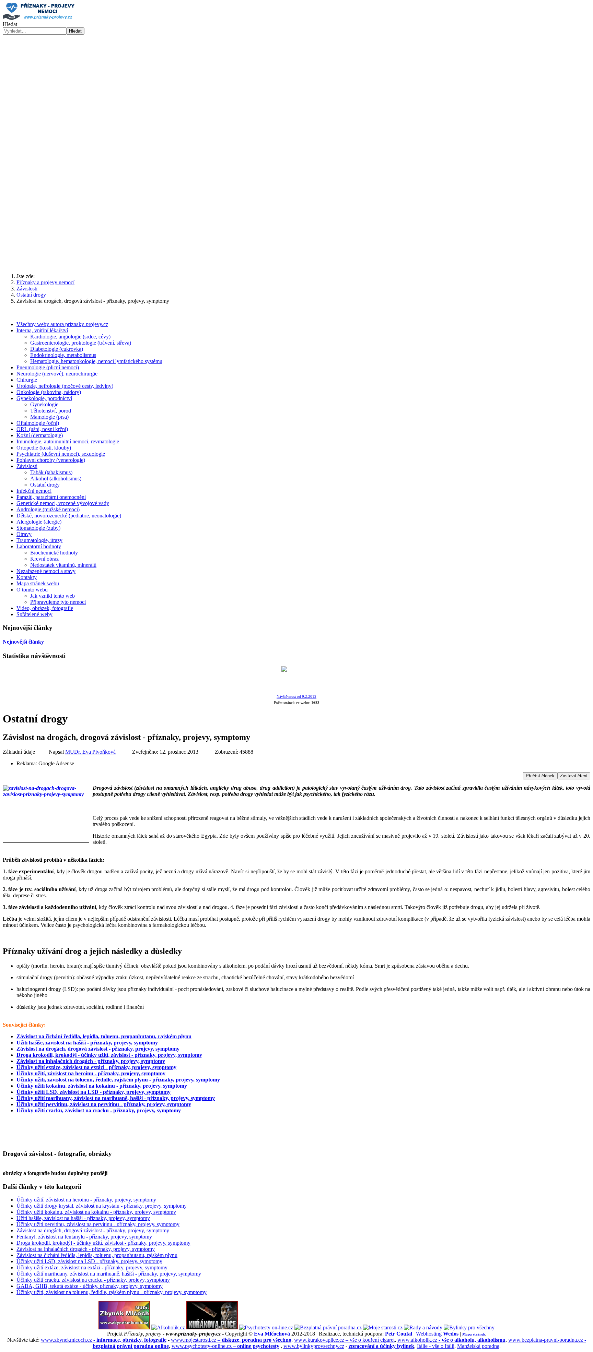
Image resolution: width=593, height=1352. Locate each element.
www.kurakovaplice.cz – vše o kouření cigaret (344, 1340)
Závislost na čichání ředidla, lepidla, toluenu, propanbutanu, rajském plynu (103, 1036)
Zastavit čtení (574, 775)
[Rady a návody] (423, 1327)
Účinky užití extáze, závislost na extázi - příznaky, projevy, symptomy (96, 1067)
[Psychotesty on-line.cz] (266, 1327)
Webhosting (437, 1334)
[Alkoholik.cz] (168, 1327)
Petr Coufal (398, 1334)
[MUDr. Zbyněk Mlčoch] (124, 1327)
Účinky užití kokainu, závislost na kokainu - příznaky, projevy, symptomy (101, 1086)
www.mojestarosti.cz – (231, 1340)
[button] (296, 146)
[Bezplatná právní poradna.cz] (328, 1327)
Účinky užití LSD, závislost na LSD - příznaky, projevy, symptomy (93, 1092)
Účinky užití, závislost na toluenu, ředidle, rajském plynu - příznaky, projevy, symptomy (118, 1079)
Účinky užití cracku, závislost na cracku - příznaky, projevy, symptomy (98, 1110)
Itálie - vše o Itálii (435, 1346)
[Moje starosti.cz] (383, 1327)
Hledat (10, 24)
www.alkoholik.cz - (451, 1340)
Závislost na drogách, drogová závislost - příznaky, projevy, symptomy (97, 1049)
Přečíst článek (540, 775)
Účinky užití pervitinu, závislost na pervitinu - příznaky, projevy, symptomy (103, 1104)
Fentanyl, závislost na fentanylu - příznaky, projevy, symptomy (84, 1237)
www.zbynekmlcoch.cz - (103, 1340)
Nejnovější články (23, 642)
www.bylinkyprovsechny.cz (313, 1346)
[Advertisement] (296, 214)
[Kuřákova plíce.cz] (212, 1327)
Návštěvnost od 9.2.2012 (296, 696)
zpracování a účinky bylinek (381, 1346)
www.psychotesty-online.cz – (225, 1346)
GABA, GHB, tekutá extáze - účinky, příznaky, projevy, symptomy (89, 1286)
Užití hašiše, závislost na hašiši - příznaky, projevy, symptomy (87, 1042)
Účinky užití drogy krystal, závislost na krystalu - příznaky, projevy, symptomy (101, 1206)
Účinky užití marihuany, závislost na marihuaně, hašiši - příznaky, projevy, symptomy (115, 1098)
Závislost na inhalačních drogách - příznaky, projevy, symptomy (90, 1061)
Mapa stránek (473, 1334)
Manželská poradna (478, 1346)
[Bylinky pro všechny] (469, 1327)
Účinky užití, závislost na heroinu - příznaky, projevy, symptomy (90, 1073)
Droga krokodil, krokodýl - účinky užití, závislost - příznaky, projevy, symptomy (109, 1055)
